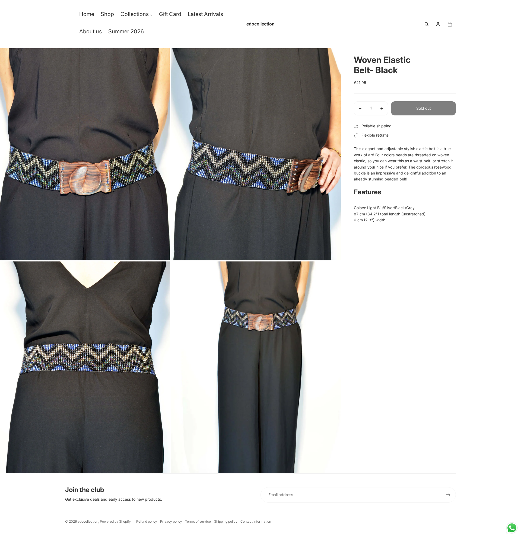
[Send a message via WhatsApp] (512, 528)
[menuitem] (87, 15)
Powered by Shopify (115, 521)
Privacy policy (171, 521)
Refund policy (146, 521)
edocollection (88, 521)
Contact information (255, 521)
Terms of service (198, 521)
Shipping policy (225, 521)
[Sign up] (448, 495)
